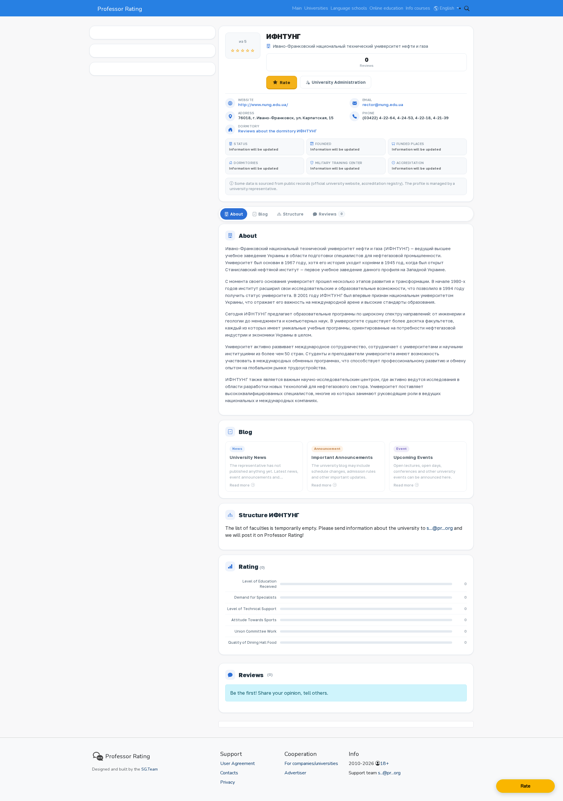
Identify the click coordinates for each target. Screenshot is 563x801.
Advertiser (295, 773)
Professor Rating (119, 9)
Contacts (229, 773)
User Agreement (237, 763)
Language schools (348, 8)
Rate (285, 82)
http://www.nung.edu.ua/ (263, 104)
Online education (386, 8)
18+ (384, 763)
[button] (466, 8)
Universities (316, 8)
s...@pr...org (440, 528)
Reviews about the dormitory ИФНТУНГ (277, 131)
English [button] (446, 8)
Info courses (418, 8)
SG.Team (149, 769)
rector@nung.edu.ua (382, 104)
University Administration (339, 82)
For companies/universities (311, 763)
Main (297, 8)
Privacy (227, 782)
